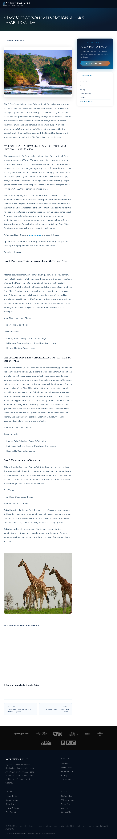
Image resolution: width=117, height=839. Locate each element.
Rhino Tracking (11, 804)
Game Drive (84, 86)
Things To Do (11, 796)
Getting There (67, 796)
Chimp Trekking (85, 94)
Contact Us (66, 812)
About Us (65, 808)
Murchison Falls (16, 4)
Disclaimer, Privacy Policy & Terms (15, 833)
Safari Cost (65, 804)
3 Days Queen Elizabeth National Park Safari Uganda (19, 709)
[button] (111, 4)
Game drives (35, 234)
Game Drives (66, 767)
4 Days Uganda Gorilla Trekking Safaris (57, 709)
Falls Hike (83, 98)
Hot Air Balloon (12, 808)
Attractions (66, 779)
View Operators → (95, 63)
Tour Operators (12, 812)
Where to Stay (67, 800)
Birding (82, 90)
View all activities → (87, 101)
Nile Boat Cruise (85, 82)
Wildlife (64, 763)
